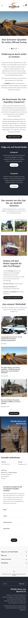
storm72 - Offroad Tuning (13, 574)
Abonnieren (21, 447)
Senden (14, 540)
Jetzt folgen (14, 165)
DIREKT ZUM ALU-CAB (14, 136)
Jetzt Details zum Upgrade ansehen (13, 297)
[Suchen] (23, 5)
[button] (9, 48)
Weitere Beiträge (14, 413)
